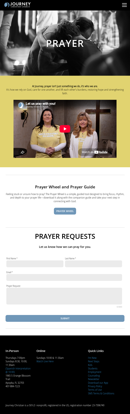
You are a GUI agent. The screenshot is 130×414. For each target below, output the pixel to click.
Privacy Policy (95, 386)
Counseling (94, 375)
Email (8, 272)
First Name (11, 258)
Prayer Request (13, 286)
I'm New (92, 358)
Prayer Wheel (65, 211)
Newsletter (93, 379)
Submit (65, 318)
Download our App (98, 382)
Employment (94, 372)
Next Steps (93, 361)
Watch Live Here (45, 361)
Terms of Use (95, 389)
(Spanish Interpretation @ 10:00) (18, 370)
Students (93, 368)
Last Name (70, 258)
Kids (90, 365)
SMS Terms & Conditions (101, 393)
